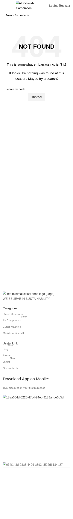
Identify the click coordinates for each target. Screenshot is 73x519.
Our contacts (10, 368)
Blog (8, 348)
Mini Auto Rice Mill (13, 333)
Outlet (9, 361)
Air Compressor (15, 319)
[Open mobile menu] (4, 6)
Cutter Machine (12, 326)
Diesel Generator (13, 313)
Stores (6, 355)
